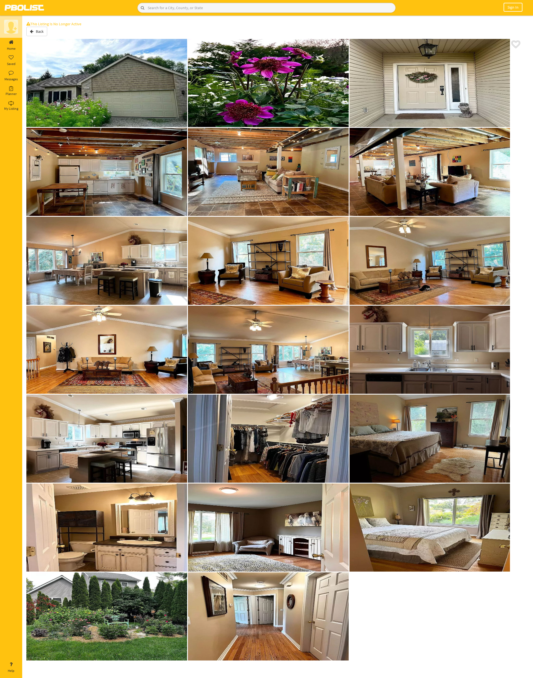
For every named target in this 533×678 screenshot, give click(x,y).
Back (38, 31)
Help (11, 671)
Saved (11, 64)
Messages (11, 79)
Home (11, 48)
